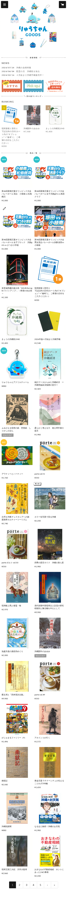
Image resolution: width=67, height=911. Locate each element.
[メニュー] (4, 4)
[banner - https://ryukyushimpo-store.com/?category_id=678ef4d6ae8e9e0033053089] (12, 86)
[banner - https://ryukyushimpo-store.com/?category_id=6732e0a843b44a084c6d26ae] (33, 86)
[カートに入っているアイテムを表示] (62, 4)
